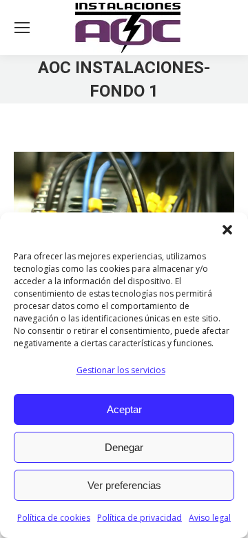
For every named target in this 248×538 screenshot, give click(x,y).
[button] (227, 230)
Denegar (124, 447)
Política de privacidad (139, 518)
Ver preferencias (124, 485)
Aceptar (124, 409)
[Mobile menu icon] (22, 27)
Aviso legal (210, 518)
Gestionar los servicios (120, 370)
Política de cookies (53, 518)
